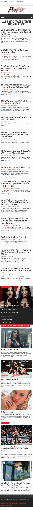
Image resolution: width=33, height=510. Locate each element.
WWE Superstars (20, 1)
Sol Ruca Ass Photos (7, 412)
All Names (12, 1)
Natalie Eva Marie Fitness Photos (10, 312)
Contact (10, 505)
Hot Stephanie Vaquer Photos (9, 309)
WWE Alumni (10, 4)
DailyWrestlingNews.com (10, 275)
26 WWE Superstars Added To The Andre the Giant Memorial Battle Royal (16, 102)
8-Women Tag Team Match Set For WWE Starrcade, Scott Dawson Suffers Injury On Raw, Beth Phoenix (15, 220)
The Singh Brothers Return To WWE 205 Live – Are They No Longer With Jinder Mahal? (16, 86)
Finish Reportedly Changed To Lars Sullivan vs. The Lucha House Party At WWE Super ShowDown (16, 68)
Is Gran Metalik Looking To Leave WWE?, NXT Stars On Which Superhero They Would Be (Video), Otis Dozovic (16, 183)
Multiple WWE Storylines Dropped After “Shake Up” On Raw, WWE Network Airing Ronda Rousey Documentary (14, 202)
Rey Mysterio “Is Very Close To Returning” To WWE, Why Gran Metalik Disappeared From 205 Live (16, 252)
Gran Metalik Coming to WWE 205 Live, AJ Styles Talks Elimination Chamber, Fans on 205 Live (16, 270)
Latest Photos (4, 1)
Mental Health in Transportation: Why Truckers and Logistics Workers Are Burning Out (15, 484)
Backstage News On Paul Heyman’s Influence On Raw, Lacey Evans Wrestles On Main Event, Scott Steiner (16, 32)
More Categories (18, 4)
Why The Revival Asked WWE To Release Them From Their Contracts (16, 118)
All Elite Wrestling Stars (6, 503)
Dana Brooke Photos (6, 319)
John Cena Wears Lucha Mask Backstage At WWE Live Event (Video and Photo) (15, 152)
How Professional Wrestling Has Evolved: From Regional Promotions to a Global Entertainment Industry (14, 448)
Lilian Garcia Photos (6, 316)
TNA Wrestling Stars (22, 503)
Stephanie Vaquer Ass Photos (9, 379)
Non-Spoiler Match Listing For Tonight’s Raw (15, 167)
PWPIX (5, 36)
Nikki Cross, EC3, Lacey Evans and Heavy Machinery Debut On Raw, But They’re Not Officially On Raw (15, 134)
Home (2, 502)
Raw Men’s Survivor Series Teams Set (13, 237)
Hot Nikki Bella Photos (7, 323)
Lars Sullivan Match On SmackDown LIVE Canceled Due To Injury (14, 51)
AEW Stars (3, 4)
